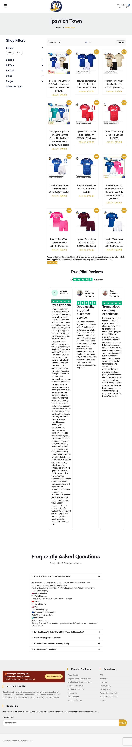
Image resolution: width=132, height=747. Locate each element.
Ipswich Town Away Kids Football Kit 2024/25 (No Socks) (86, 242)
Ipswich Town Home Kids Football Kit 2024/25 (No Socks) (114, 242)
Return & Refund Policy (109, 693)
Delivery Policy (105, 689)
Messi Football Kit (75, 700)
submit (122, 723)
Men (19, 53)
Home (58, 27)
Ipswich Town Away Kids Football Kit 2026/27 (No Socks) (114, 84)
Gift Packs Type (14, 86)
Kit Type (10, 65)
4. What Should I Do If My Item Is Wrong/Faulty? (51, 644)
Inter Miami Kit (73, 697)
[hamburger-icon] (5, 6)
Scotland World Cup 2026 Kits (79, 682)
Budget (9, 81)
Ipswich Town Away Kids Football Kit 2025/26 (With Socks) (87, 134)
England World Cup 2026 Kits (79, 679)
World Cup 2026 (74, 675)
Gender (10, 48)
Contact (103, 700)
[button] (66, 576)
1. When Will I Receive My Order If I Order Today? (51, 576)
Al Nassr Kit (72, 693)
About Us (103, 679)
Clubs (9, 75)
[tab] (86, 42)
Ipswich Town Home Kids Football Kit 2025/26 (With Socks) (59, 188)
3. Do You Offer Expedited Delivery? (46, 638)
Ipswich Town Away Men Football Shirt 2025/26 (114, 134)
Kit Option (11, 70)
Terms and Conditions (108, 697)
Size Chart (104, 682)
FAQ (101, 675)
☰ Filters (121, 42)
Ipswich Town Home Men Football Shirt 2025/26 (86, 188)
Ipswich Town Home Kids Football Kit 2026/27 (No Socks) (86, 84)
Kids (10, 53)
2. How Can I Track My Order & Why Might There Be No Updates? (58, 632)
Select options (57, 80)
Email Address (8, 717)
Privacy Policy (105, 686)
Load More (52, 262)
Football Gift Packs (75, 686)
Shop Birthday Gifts (54, 676)
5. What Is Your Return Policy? (44, 649)
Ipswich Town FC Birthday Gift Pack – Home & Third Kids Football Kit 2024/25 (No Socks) (114, 192)
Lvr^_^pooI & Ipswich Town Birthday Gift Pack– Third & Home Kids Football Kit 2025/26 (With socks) (59, 138)
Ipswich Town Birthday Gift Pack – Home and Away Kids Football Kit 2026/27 (59, 86)
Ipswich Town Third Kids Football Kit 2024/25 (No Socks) (59, 242)
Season (10, 59)
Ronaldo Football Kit (76, 689)
